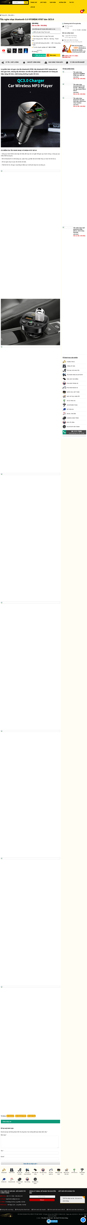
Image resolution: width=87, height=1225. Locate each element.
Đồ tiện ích (3, 1181)
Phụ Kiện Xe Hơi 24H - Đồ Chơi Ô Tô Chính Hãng (54, 1218)
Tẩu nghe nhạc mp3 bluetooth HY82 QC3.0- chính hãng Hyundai (79, 230)
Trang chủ (33, 2)
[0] (81, 12)
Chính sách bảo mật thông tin (76, 1209)
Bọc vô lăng (27, 1181)
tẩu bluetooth (10, 1116)
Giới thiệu (43, 2)
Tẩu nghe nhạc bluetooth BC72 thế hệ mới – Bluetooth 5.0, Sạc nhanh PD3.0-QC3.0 (79, 87)
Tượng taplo (4, 1172)
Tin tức (71, 2)
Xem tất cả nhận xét (30, 1164)
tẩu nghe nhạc (31, 1116)
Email (3, 1156)
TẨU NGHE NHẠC (16, 150)
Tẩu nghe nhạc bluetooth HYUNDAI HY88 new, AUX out (79, 73)
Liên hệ (32, 7)
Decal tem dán (11, 1181)
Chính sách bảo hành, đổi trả (57, 1209)
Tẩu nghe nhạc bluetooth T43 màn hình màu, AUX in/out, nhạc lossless (79, 100)
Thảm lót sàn (12, 1172)
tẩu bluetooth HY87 (21, 1116)
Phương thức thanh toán (23, 1209)
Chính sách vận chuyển (39, 1209)
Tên (2, 1151)
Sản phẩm (53, 2)
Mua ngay (53, 55)
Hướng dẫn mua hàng (7, 1209)
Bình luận (4, 1135)
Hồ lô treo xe (74, 1172)
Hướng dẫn (62, 2)
